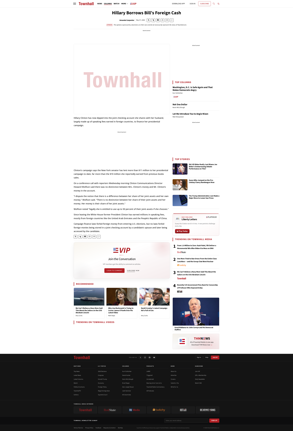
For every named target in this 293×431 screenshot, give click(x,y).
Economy (101, 383)
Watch (76, 383)
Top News (77, 371)
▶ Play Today (182, 231)
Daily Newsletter (200, 379)
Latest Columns (78, 379)
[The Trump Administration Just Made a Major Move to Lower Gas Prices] (180, 200)
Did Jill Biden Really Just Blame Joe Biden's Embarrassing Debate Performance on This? (203, 166)
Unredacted (150, 379)
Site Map (120, 428)
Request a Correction (109, 428)
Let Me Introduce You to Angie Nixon (190, 113)
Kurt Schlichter (127, 371)
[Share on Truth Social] (153, 20)
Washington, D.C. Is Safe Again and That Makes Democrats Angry (193, 89)
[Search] (214, 3)
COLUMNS (108, 3)
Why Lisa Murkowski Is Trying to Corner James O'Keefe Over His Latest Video (120, 310)
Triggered (149, 375)
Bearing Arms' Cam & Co (154, 383)
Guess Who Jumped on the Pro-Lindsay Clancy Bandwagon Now (201, 181)
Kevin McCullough (127, 379)
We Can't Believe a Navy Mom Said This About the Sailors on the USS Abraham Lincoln (89, 310)
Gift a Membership (200, 375)
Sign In (199, 357)
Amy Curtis (79, 316)
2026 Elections (102, 371)
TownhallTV (77, 391)
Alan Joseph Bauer (128, 387)
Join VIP (215, 357)
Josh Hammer (126, 391)
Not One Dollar (180, 104)
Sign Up (214, 420)
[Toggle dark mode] (219, 3)
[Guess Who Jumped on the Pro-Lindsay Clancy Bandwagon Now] (180, 184)
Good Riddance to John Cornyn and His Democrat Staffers (194, 328)
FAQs (206, 357)
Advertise (173, 375)
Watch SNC (198, 383)
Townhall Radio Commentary (155, 387)
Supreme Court (102, 395)
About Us (173, 371)
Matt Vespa (111, 316)
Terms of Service (78, 428)
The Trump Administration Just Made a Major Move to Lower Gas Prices (204, 197)
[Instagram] (145, 357)
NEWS (99, 3)
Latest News (77, 375)
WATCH (116, 3)
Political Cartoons (79, 387)
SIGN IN (192, 3)
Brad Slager (126, 383)
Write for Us (174, 387)
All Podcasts (150, 391)
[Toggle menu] (74, 3)
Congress (101, 375)
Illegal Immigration (104, 391)
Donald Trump (102, 379)
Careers (173, 379)
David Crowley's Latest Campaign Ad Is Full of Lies (154, 309)
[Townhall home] (82, 357)
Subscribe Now (133, 271)
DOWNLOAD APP (178, 3)
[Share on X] (148, 20)
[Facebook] (149, 357)
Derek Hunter (126, 375)
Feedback (98, 428)
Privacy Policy (89, 428)
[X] (140, 357)
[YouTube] (154, 357)
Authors (76, 395)
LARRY (148, 371)
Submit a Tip (175, 383)
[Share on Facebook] (158, 20)
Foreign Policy (102, 387)
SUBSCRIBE (204, 3)
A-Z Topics (102, 366)
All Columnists (126, 395)
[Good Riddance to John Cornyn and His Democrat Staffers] (196, 311)
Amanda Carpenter (126, 20)
